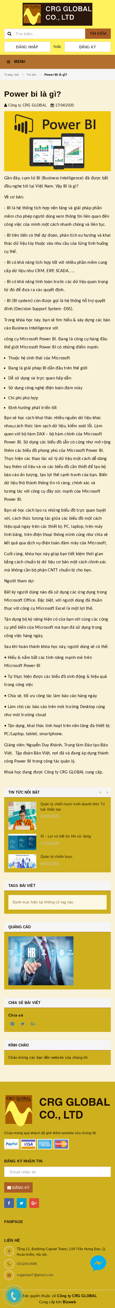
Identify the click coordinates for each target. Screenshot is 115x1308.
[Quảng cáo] (57, 960)
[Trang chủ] (57, 14)
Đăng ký (87, 47)
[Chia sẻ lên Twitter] (23, 1023)
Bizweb (69, 1302)
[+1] (33, 1023)
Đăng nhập (27, 47)
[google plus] (34, 1203)
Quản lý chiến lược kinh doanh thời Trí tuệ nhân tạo (72, 806)
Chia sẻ (15, 1015)
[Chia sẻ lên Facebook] (12, 1023)
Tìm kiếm (98, 34)
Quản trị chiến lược (56, 856)
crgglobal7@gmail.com (35, 1275)
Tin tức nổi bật (24, 792)
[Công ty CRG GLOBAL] (57, 1110)
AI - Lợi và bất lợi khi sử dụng (65, 836)
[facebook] (9, 1203)
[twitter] (22, 1203)
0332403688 (27, 1264)
